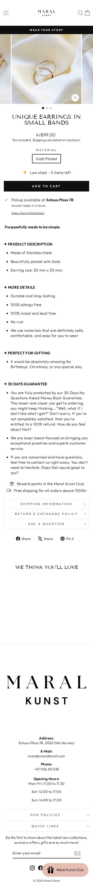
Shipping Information (46, 504)
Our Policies (45, 815)
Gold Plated (46, 158)
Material (46, 150)
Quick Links (45, 826)
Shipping (39, 140)
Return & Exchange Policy (46, 514)
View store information (28, 213)
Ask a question (46, 524)
